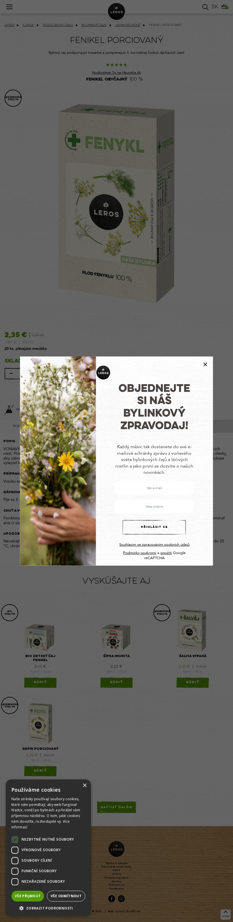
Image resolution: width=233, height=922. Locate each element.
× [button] (84, 785)
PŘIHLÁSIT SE (154, 527)
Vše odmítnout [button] (66, 896)
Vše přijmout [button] (28, 896)
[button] (48, 908)
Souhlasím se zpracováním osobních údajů (154, 544)
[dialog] (48, 847)
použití (166, 552)
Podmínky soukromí (139, 552)
